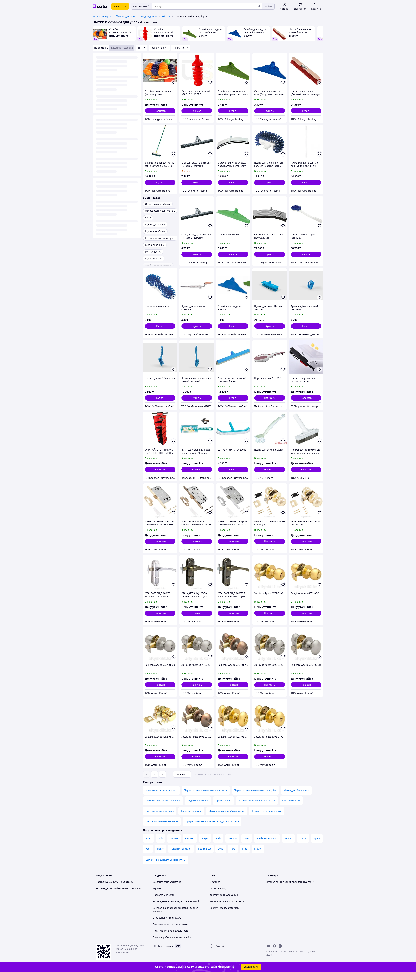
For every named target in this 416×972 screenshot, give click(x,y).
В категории (140, 6)
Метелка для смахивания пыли (163, 800)
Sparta (302, 838)
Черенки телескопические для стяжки (205, 790)
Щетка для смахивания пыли (162, 821)
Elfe (161, 838)
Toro (232, 848)
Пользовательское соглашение (170, 924)
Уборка (166, 16)
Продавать (159, 894)
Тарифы (157, 888)
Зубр (220, 848)
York (148, 848)
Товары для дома (125, 16)
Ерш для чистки (291, 800)
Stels (218, 838)
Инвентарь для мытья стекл (161, 790)
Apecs (317, 838)
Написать (160, 110)
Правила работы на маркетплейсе (172, 937)
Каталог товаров (102, 16)
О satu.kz (215, 881)
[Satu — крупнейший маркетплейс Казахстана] (100, 6)
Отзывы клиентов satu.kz (167, 917)
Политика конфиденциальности (170, 930)
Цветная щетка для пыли (160, 811)
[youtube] (268, 946)
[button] (233, 110)
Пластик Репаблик (181, 848)
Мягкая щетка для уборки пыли (226, 811)
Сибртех (190, 838)
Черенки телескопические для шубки (255, 790)
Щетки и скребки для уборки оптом (165, 859)
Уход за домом (149, 16)
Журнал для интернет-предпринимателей (290, 881)
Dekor (160, 848)
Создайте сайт (161, 881)
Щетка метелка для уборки (266, 811)
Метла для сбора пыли (296, 790)
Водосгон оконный (198, 800)
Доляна (174, 838)
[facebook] (274, 946)
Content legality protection (224, 907)
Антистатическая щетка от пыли (256, 800)
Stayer (205, 838)
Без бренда (204, 848)
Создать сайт (251, 966)
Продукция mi (223, 800)
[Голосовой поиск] (259, 6)
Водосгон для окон (191, 811)
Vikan (148, 838)
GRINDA (232, 838)
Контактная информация (224, 894)
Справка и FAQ (218, 888)
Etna (244, 848)
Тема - (166, 945)
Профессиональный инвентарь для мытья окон (212, 821)
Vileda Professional (267, 838)
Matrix (257, 848)
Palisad (288, 838)
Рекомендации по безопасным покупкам (118, 888)
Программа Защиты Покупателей (114, 881)
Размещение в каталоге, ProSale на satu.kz (177, 901)
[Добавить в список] (173, 82)
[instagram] (280, 946)
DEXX (246, 838)
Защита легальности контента (227, 901)
